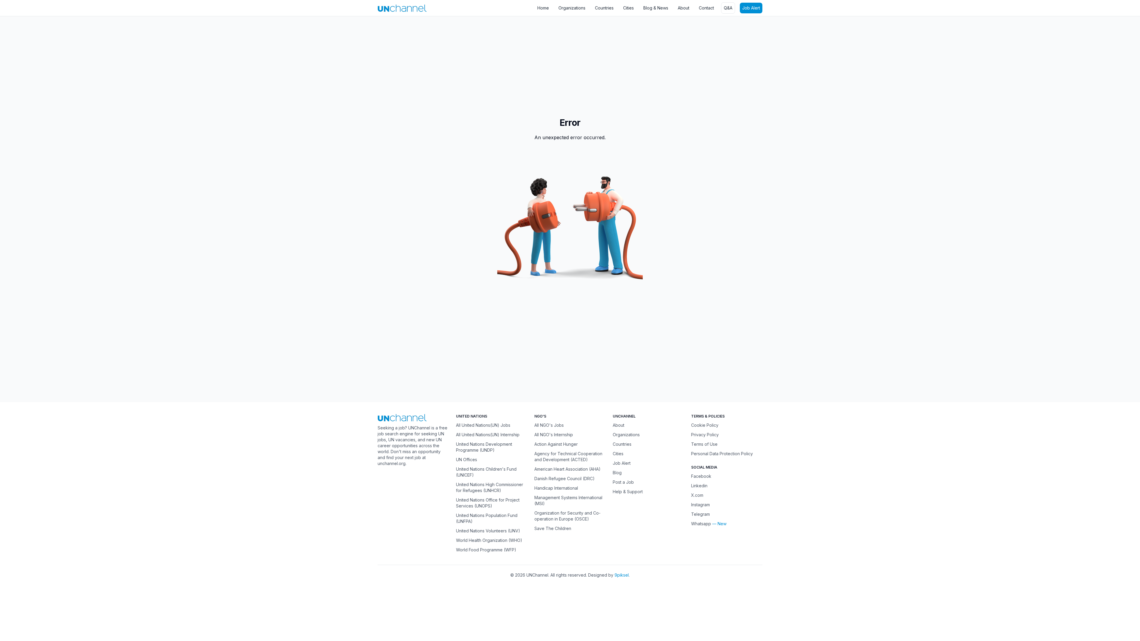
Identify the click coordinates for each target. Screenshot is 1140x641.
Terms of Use (704, 444)
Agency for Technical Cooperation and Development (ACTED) (568, 456)
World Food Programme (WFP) (486, 549)
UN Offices (466, 459)
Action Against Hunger (556, 444)
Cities (628, 7)
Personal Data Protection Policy (722, 453)
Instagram (700, 504)
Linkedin (699, 485)
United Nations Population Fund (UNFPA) (486, 518)
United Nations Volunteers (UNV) (488, 530)
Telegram (700, 514)
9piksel (622, 574)
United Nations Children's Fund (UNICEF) (486, 472)
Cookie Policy (704, 425)
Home (543, 7)
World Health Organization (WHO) (489, 540)
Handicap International (556, 488)
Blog (617, 472)
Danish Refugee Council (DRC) (564, 478)
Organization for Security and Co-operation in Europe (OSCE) (567, 515)
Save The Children (552, 528)
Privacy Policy (705, 434)
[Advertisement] (178, 63)
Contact (706, 7)
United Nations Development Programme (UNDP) (484, 447)
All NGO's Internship (553, 434)
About (683, 7)
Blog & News (655, 7)
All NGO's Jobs (549, 425)
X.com (697, 495)
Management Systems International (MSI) (568, 500)
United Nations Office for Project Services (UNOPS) (488, 502)
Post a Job (623, 482)
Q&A (728, 7)
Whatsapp (701, 523)
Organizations (571, 7)
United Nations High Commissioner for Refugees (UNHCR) (489, 487)
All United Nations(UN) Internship (488, 434)
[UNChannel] (402, 8)
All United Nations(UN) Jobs (483, 425)
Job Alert (751, 7)
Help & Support (628, 491)
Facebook (701, 476)
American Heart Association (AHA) (567, 469)
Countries (604, 7)
